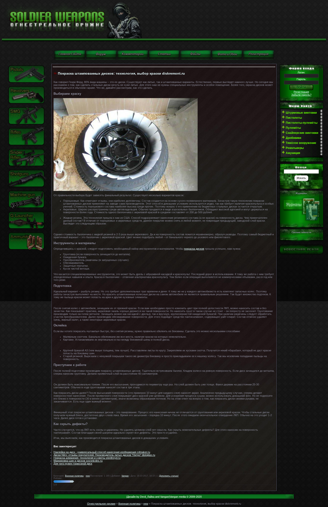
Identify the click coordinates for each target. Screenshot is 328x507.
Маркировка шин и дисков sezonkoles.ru (78, 460)
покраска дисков (194, 248)
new (88, 476)
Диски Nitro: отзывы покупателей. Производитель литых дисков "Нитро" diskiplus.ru (104, 455)
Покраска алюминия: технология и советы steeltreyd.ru (87, 457)
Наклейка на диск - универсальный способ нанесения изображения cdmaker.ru (102, 452)
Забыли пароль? (301, 94)
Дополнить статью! (169, 476)
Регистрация (301, 91)
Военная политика (74, 476)
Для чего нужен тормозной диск (73, 463)
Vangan (125, 476)
